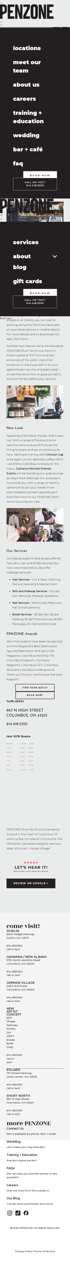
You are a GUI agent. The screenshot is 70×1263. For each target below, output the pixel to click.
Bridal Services (22, 614)
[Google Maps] (35, 799)
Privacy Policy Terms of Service (35, 1251)
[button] (10, 1213)
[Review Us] (35, 865)
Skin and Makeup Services (29, 591)
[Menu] (1, 2)
